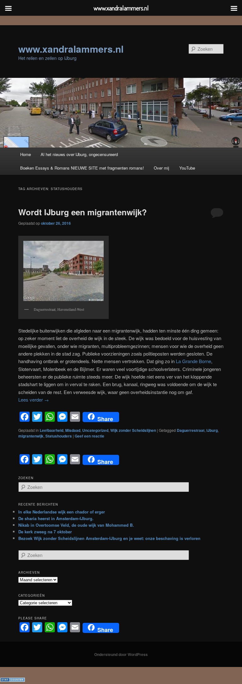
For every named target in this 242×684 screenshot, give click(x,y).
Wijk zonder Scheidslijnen (133, 430)
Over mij (161, 168)
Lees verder (33, 399)
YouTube (187, 168)
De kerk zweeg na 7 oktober (45, 532)
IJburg (212, 430)
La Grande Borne (193, 361)
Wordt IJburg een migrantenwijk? (82, 212)
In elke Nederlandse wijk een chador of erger (61, 512)
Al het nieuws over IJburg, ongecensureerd (79, 154)
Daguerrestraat (191, 430)
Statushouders (58, 436)
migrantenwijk (30, 436)
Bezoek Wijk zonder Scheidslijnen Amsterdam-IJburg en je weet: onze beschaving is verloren (109, 538)
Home (25, 154)
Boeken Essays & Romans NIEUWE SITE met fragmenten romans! (82, 168)
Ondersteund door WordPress (121, 654)
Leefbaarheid (51, 430)
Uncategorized (95, 430)
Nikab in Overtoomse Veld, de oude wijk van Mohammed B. (76, 525)
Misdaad (72, 430)
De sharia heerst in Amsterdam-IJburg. (56, 518)
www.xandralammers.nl (71, 48)
